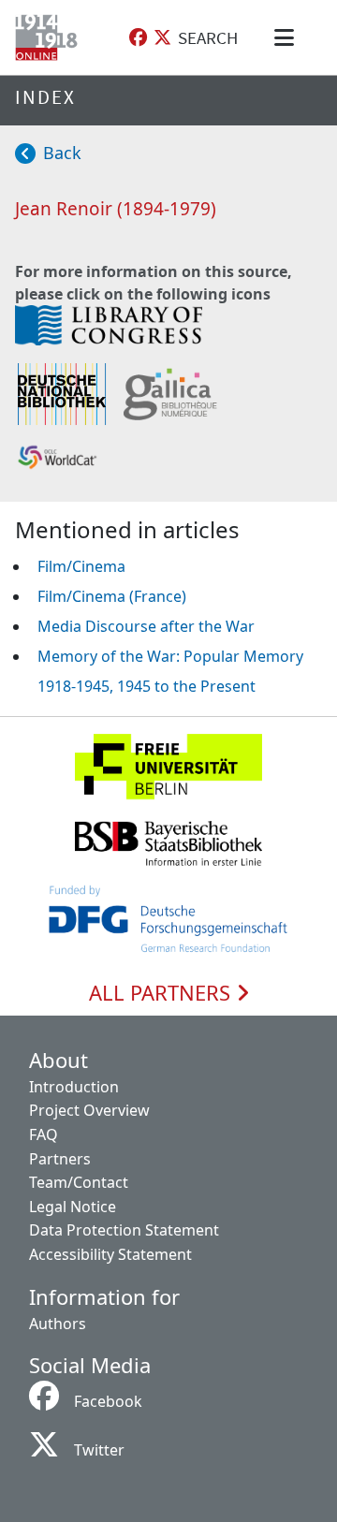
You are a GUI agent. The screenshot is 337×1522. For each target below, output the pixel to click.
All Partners (162, 993)
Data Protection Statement (124, 1230)
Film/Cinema (81, 566)
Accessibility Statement (110, 1254)
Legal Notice (72, 1206)
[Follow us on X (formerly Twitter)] (162, 37)
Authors (57, 1323)
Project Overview (89, 1110)
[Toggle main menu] (287, 37)
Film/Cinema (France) (111, 596)
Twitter (99, 1450)
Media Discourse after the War (146, 626)
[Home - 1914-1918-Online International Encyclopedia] (50, 37)
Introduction (74, 1086)
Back (62, 152)
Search (208, 37)
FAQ (43, 1134)
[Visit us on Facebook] (138, 37)
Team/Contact (78, 1182)
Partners (60, 1159)
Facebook (108, 1401)
